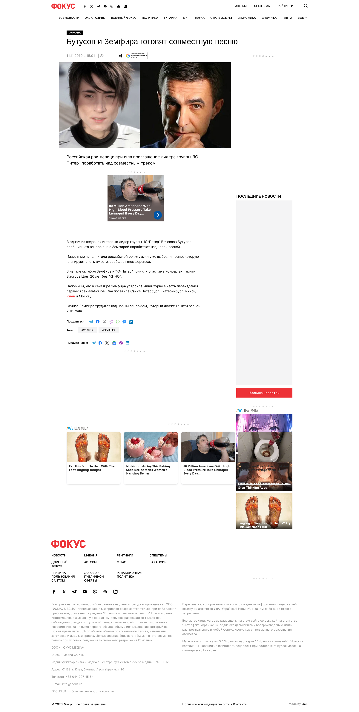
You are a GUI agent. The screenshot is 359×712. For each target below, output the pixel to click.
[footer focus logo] (68, 544)
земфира (109, 330)
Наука (200, 17)
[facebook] (54, 591)
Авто (288, 17)
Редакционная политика (129, 575)
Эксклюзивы (95, 17)
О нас (121, 562)
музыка (88, 330)
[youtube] (84, 591)
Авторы (90, 562)
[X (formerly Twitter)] (91, 6)
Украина (170, 17)
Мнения (240, 5)
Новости (58, 555)
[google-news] (105, 591)
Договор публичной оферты (94, 576)
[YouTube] (105, 6)
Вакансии (158, 562)
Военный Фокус (123, 17)
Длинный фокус (59, 564)
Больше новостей (264, 393)
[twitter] (64, 591)
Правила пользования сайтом (63, 576)
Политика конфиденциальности (206, 704)
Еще (301, 17)
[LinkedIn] (125, 6)
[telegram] (74, 591)
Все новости (69, 17)
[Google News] (118, 6)
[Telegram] (98, 6)
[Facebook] (85, 6)
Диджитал (270, 17)
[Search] (306, 5)
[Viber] (111, 6)
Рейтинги (285, 5)
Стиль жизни (221, 17)
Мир (186, 17)
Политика (150, 17)
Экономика (246, 17)
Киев (71, 296)
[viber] (95, 591)
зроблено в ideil (298, 704)
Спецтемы (262, 5)
